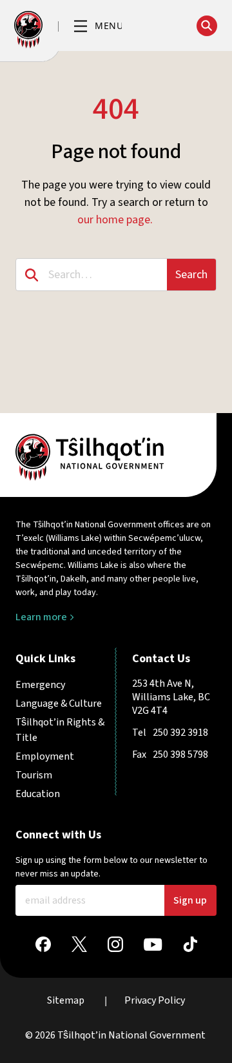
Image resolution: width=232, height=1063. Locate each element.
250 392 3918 (180, 732)
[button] (98, 27)
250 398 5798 (180, 754)
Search (191, 275)
